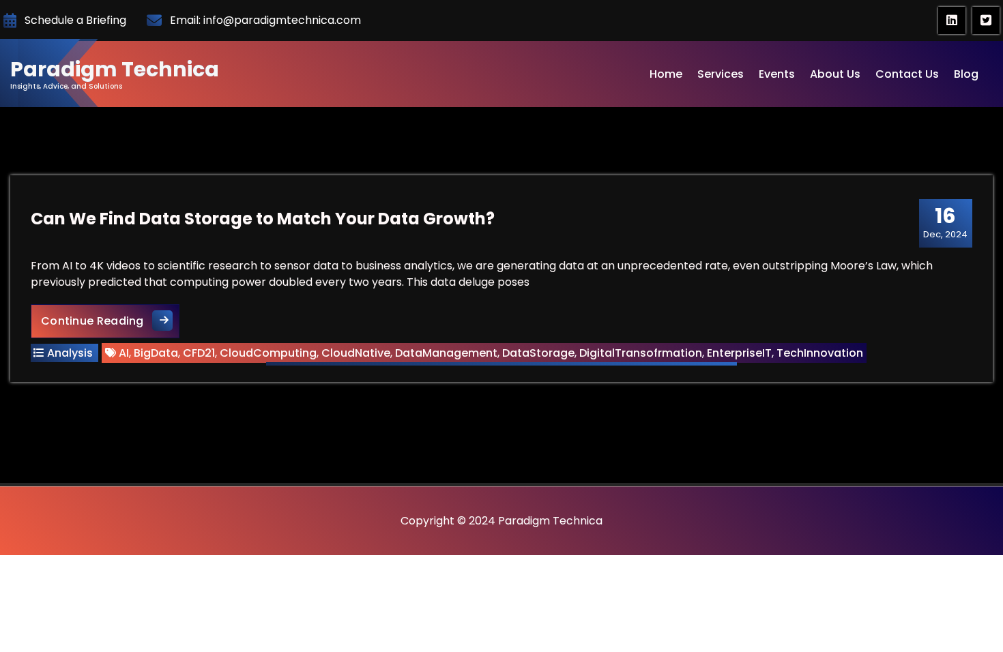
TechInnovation (819, 353)
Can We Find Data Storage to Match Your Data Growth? (263, 218)
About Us (835, 74)
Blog (966, 74)
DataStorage (538, 353)
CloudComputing (268, 353)
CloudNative (355, 353)
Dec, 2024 (945, 222)
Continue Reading (110, 320)
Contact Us (907, 74)
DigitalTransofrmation (640, 353)
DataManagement (446, 353)
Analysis (70, 353)
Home (666, 74)
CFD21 (199, 353)
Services (720, 74)
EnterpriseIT (739, 353)
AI (124, 353)
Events (777, 74)
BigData (156, 353)
